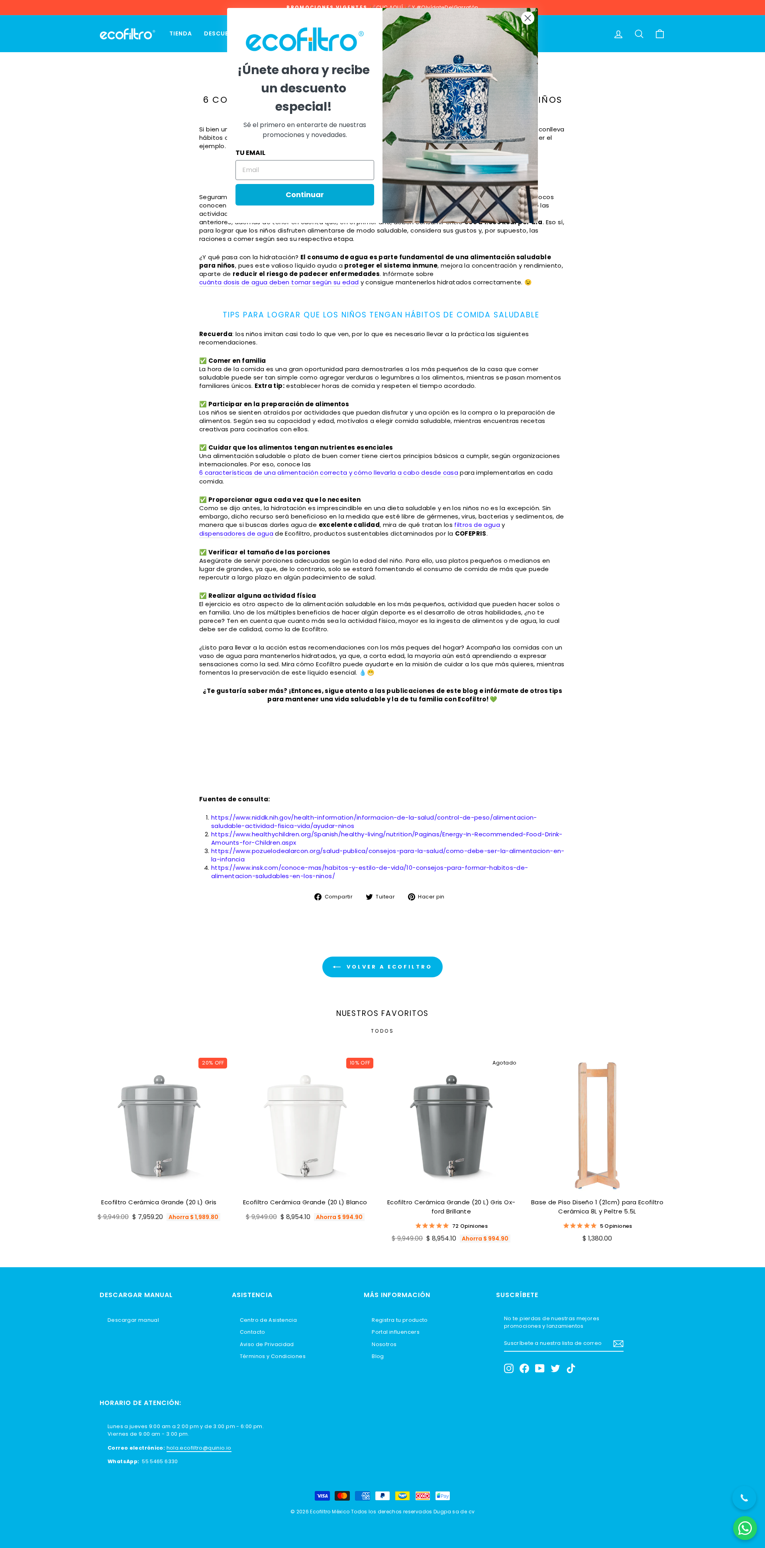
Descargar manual (133, 1320)
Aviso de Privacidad (267, 1344)
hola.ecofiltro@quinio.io (199, 1447)
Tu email (250, 152)
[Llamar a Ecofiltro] (744, 1498)
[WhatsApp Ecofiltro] (745, 1528)
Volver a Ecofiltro (388, 967)
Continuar (305, 195)
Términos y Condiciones (273, 1356)
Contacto (252, 1332)
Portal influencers (396, 1332)
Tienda (180, 33)
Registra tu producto (400, 1320)
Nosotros (384, 1344)
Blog (378, 1356)
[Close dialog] (528, 18)
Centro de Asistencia (268, 1320)
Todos (382, 1030)
